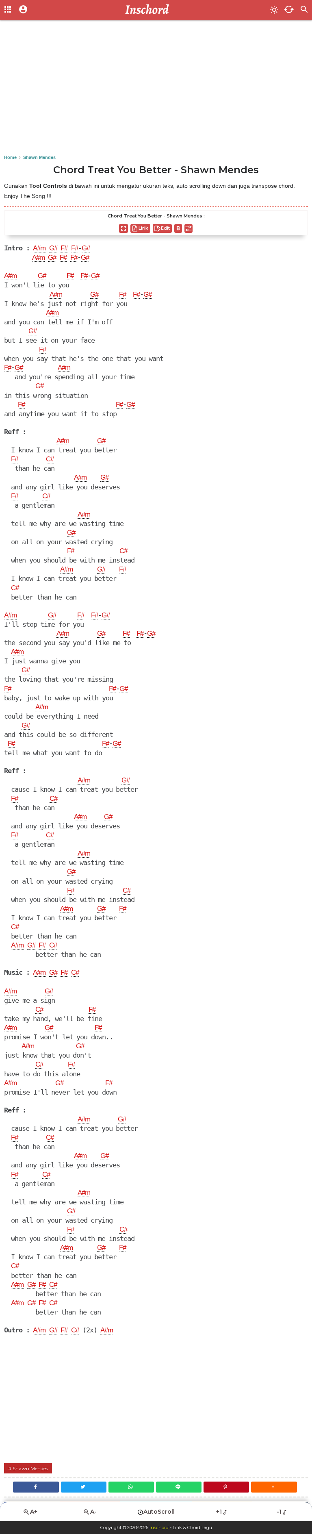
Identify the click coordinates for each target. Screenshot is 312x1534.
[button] (274, 1487)
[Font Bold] (178, 228)
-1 (279, 1511)
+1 (219, 1511)
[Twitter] (83, 1487)
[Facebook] (35, 1487)
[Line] (179, 1487)
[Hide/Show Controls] (188, 228)
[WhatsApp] (131, 1487)
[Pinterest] (226, 1487)
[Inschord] (149, 10)
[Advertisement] (156, 89)
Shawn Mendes (30, 1468)
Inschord (159, 1527)
